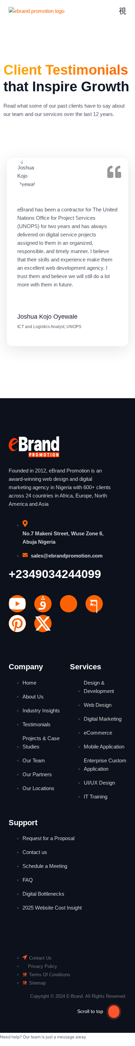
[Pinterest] (17, 623)
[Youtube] (17, 603)
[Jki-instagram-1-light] (43, 603)
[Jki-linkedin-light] (68, 603)
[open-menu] (122, 11)
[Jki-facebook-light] (94, 603)
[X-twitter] (43, 623)
